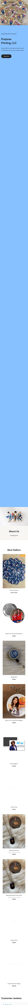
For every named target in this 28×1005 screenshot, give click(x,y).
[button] (7, 2)
